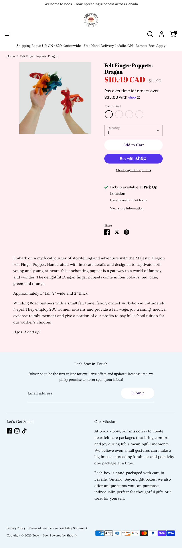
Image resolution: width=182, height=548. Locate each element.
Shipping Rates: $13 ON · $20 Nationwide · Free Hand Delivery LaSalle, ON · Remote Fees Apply (91, 46)
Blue (129, 114)
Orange (119, 114)
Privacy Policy (16, 528)
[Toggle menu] (7, 34)
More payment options (133, 170)
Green (139, 114)
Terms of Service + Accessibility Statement (58, 528)
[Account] (161, 32)
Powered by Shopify (63, 535)
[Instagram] (17, 431)
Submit (137, 393)
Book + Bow (40, 535)
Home (11, 56)
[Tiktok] (24, 431)
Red (109, 114)
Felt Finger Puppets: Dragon (39, 56)
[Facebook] (9, 431)
